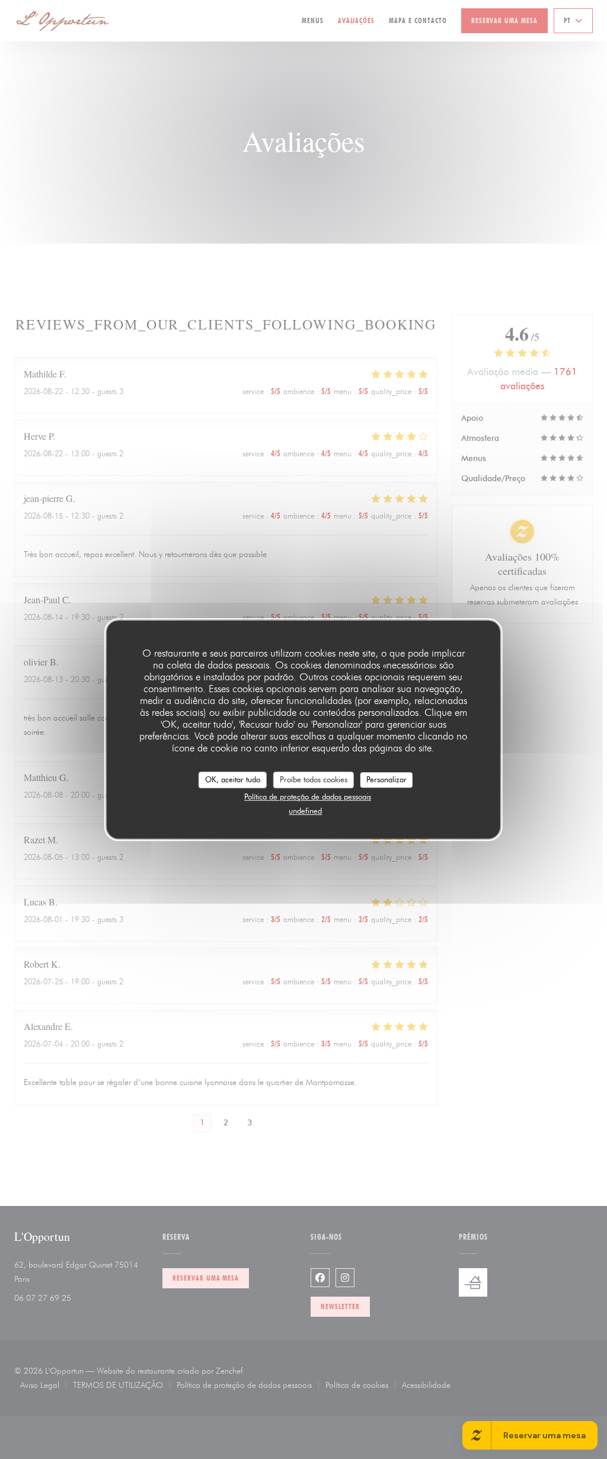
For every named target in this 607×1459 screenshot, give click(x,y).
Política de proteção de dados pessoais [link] (307, 796)
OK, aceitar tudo (232, 779)
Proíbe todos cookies (313, 779)
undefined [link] (305, 810)
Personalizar (386, 779)
